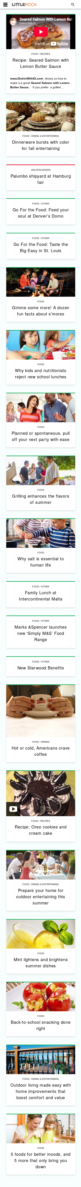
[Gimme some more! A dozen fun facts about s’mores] (40, 282)
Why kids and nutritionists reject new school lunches (40, 373)
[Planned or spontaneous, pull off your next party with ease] (40, 407)
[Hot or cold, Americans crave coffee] (40, 711)
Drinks (45, 742)
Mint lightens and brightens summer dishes (41, 962)
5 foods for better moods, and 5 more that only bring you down (41, 1160)
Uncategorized (41, 170)
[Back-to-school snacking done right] (40, 996)
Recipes (45, 54)
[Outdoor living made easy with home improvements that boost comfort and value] (40, 1059)
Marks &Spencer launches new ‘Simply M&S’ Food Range (41, 633)
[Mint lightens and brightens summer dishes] (40, 934)
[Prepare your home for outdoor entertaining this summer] (40, 865)
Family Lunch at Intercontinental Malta (41, 595)
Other (45, 203)
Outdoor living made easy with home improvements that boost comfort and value (40, 1091)
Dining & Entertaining (45, 136)
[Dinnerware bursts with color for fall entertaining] (40, 116)
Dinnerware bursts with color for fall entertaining (40, 145)
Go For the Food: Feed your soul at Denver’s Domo (41, 213)
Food (34, 54)
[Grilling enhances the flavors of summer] (40, 470)
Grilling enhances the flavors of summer (40, 499)
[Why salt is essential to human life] (40, 533)
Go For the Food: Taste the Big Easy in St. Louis (41, 247)
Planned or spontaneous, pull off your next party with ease (41, 436)
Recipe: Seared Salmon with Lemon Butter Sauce (40, 63)
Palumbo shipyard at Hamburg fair (41, 179)
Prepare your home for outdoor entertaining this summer (40, 896)
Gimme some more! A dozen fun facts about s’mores (40, 310)
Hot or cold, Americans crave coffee (41, 751)
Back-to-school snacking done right (40, 1025)
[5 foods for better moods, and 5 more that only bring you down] (40, 1128)
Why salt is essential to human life (40, 562)
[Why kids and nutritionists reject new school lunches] (40, 345)
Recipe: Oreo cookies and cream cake (40, 830)
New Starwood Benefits (40, 668)
